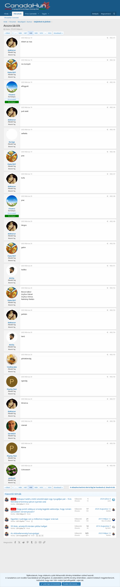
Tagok (44, 14)
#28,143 (112, 82)
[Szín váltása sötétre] (114, 14)
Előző (8, 33)
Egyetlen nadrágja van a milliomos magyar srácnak (34, 519)
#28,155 (112, 355)
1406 (20, 33)
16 (39, 536)
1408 (30, 33)
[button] (10, 14)
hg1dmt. (108, 528)
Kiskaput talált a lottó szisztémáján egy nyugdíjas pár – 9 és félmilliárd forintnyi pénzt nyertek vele (41, 500)
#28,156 (112, 377)
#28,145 (112, 130)
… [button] (15, 33)
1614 (49, 33)
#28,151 (112, 266)
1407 (25, 33)
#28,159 (112, 443)
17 (42, 536)
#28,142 (112, 60)
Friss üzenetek (31, 14)
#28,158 (112, 421)
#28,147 (112, 174)
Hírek (6, 14)
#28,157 (112, 399)
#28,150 (112, 244)
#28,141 (112, 38)
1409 (36, 33)
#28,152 (112, 288)
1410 (41, 33)
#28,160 (112, 466)
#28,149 (112, 221)
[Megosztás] (107, 38)
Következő (57, 33)
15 (37, 536)
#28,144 (112, 107)
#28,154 (112, 332)
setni (109, 501)
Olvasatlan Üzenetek (11, 18)
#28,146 (112, 152)
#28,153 (112, 310)
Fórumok (18, 14)
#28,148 (112, 196)
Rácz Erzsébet (106, 521)
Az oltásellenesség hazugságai (25, 533)
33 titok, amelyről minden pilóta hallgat (29, 526)
